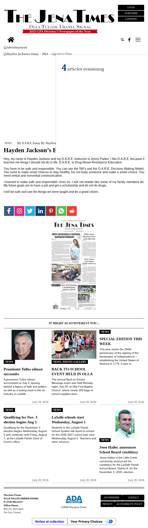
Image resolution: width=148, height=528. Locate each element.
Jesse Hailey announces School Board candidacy (118, 449)
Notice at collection (49, 521)
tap (137, 39)
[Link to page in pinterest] (51, 211)
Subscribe (131, 13)
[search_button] (122, 39)
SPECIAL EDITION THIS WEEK (120, 341)
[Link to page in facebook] (9, 211)
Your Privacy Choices (87, 521)
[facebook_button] (129, 39)
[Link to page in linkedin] (40, 211)
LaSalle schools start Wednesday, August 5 (69, 419)
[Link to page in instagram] (19, 211)
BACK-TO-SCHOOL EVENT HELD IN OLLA (72, 371)
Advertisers (111, 497)
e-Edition (131, 19)
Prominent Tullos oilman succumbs (23, 371)
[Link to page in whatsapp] (61, 211)
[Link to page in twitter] (30, 211)
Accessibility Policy (129, 504)
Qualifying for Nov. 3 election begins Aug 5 (20, 419)
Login (131, 7)
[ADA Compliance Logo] (74, 503)
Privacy (108, 504)
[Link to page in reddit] (72, 211)
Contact (133, 497)
